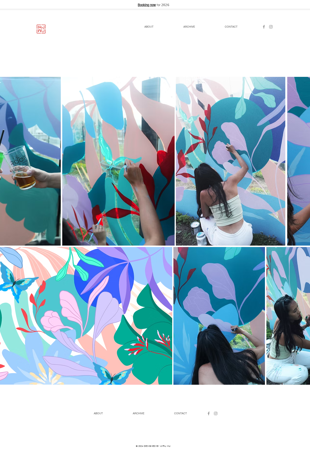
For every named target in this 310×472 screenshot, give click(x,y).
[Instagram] (271, 26)
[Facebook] (264, 26)
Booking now (147, 5)
